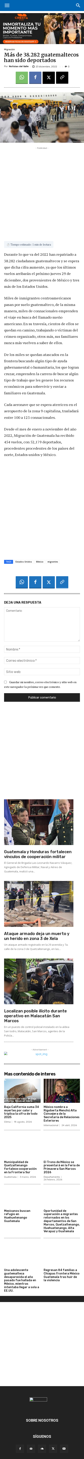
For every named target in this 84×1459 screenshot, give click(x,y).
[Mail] (31, 1449)
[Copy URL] (62, 78)
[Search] (78, 5)
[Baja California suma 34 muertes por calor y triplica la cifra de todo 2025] (22, 1091)
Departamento (52, 1177)
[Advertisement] (42, 192)
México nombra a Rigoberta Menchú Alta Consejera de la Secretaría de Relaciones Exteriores (62, 1113)
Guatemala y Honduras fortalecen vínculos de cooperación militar (38, 854)
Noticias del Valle (19, 66)
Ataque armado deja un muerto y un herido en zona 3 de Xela (36, 936)
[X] (49, 78)
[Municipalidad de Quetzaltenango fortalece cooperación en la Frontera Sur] (22, 1146)
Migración (9, 49)
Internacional (51, 1125)
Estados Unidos (23, 561)
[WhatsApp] (22, 78)
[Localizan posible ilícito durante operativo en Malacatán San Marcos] (38, 981)
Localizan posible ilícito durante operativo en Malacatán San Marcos (35, 1016)
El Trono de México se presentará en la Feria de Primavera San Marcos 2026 (62, 1167)
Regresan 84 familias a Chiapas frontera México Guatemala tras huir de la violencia (62, 1275)
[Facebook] (35, 78)
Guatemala (10, 1177)
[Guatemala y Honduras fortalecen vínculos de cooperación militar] (38, 822)
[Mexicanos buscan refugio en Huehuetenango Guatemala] (22, 1195)
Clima (7, 1122)
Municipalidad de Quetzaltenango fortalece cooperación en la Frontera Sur (20, 1167)
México (39, 561)
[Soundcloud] (42, 1449)
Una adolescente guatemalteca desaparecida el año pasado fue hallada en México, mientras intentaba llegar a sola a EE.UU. (21, 1280)
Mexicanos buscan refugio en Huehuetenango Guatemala (17, 1216)
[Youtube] (64, 1449)
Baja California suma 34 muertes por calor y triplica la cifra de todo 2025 (21, 1112)
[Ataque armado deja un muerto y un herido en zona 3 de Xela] (38, 904)
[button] (6, 5)
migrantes (53, 561)
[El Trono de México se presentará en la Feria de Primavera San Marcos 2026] (62, 1146)
